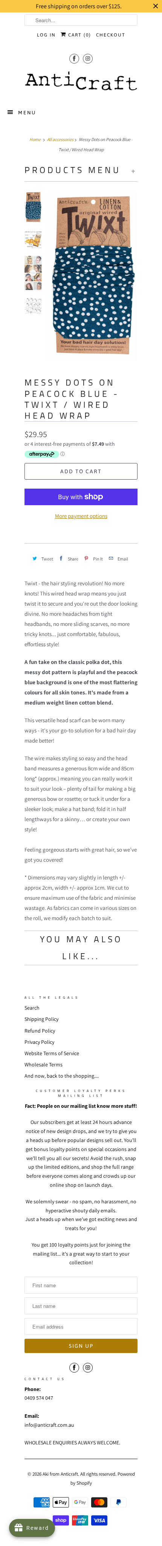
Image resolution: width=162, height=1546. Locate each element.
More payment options (81, 515)
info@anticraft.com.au (49, 1424)
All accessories (60, 139)
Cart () (78, 35)
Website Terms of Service (51, 1053)
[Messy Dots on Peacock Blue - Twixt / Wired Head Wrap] (92, 276)
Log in (46, 35)
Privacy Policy (39, 1042)
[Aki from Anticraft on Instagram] (88, 58)
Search (32, 1007)
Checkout (110, 35)
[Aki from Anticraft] (81, 83)
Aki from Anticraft (60, 1474)
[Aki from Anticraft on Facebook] (74, 58)
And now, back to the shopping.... (61, 1075)
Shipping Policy (41, 1019)
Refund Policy (39, 1030)
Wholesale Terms (43, 1064)
